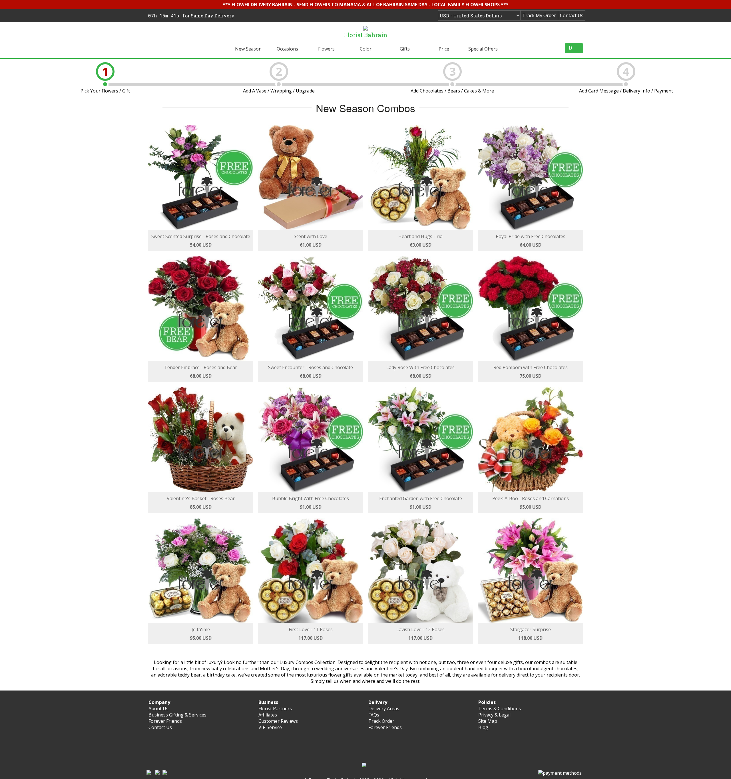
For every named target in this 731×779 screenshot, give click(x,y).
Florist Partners (275, 708)
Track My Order (539, 15)
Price (444, 49)
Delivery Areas (383, 708)
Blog (483, 727)
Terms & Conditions (499, 708)
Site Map (487, 721)
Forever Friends (165, 721)
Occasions (287, 49)
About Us (158, 708)
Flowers (326, 49)
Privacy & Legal (494, 715)
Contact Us (571, 15)
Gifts (405, 49)
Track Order (381, 721)
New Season (248, 49)
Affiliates (267, 715)
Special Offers (483, 49)
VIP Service (270, 727)
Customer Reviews (278, 721)
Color (365, 49)
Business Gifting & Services (177, 715)
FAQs (373, 715)
